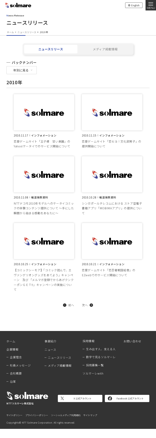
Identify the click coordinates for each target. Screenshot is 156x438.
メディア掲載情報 (105, 49)
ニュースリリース (50, 49)
